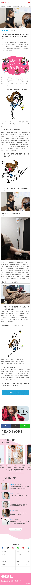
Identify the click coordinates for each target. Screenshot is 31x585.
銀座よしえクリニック (15, 392)
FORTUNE (19, 554)
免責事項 (2, 581)
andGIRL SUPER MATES (22, 564)
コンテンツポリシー (18, 580)
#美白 (10, 399)
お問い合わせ (11, 581)
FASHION (4, 551)
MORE (15, 529)
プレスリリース (3, 580)
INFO (3, 564)
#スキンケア (4, 399)
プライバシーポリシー (10, 580)
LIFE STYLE (4, 558)
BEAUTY (18, 551)
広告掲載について (17, 581)
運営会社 (6, 581)
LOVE (3, 554)
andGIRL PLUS (5, 568)
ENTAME (4, 561)
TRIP (18, 558)
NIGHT (18, 561)
